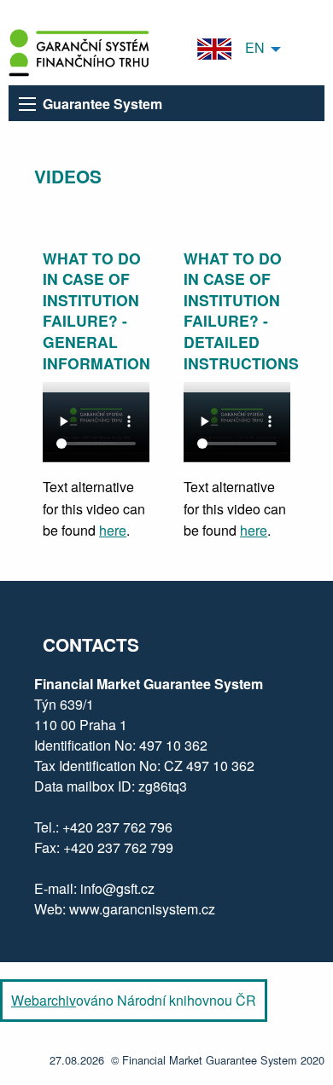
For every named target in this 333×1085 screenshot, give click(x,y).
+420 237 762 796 (117, 827)
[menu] (27, 104)
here (112, 530)
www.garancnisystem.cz (142, 909)
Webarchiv (43, 1000)
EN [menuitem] (248, 47)
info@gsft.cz (117, 888)
